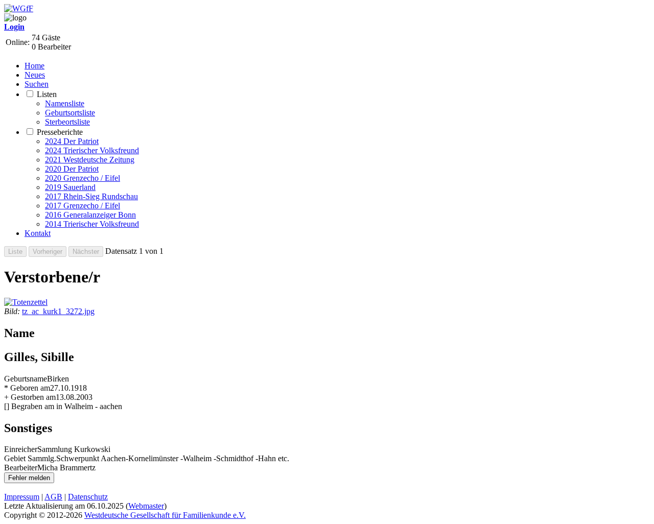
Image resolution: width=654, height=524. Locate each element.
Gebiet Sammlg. (30, 458)
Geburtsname (25, 378)
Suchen (37, 84)
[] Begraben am (29, 406)
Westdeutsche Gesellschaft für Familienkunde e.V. (165, 515)
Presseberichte (60, 132)
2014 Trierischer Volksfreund (92, 224)
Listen (47, 94)
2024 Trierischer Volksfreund (92, 150)
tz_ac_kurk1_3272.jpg (58, 311)
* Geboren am (27, 388)
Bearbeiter (20, 467)
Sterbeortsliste (67, 121)
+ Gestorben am (30, 397)
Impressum (21, 496)
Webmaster (146, 506)
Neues (35, 74)
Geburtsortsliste (70, 112)
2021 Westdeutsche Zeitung (89, 159)
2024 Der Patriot (72, 141)
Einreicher (20, 449)
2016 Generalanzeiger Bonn (90, 214)
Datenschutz (88, 496)
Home (34, 65)
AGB (53, 496)
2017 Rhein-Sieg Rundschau (91, 196)
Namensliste (64, 103)
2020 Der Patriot (72, 168)
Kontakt (38, 233)
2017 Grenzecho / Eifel (82, 205)
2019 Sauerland (70, 187)
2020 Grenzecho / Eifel (82, 178)
